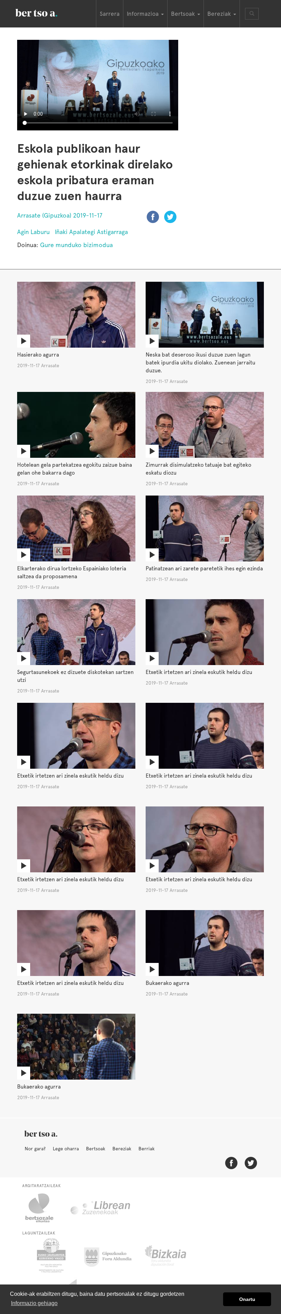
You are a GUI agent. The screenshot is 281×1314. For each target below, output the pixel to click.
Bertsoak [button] (184, 13)
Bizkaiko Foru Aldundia (173, 1255)
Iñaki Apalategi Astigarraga (91, 231)
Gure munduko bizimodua (76, 244)
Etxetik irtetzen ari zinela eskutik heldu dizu (199, 672)
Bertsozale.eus (43, 1208)
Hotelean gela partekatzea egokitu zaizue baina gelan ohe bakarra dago (74, 469)
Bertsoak (95, 1148)
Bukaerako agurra (167, 983)
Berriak (146, 1148)
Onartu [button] (247, 1299)
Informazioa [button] (143, 13)
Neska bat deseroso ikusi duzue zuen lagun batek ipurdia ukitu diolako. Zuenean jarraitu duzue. (200, 362)
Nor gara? (35, 1148)
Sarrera (110, 13)
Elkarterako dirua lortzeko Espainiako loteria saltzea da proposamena (71, 572)
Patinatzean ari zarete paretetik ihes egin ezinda (204, 568)
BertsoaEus (46, 12)
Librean (101, 1208)
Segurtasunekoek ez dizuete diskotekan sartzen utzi (75, 676)
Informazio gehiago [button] (34, 1303)
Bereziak (121, 1148)
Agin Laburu (33, 231)
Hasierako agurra (38, 354)
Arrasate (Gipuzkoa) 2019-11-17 (59, 215)
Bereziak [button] (220, 13)
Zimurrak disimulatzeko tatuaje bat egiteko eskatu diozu (198, 469)
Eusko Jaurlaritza (50, 1255)
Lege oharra (66, 1148)
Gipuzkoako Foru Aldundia (112, 1255)
